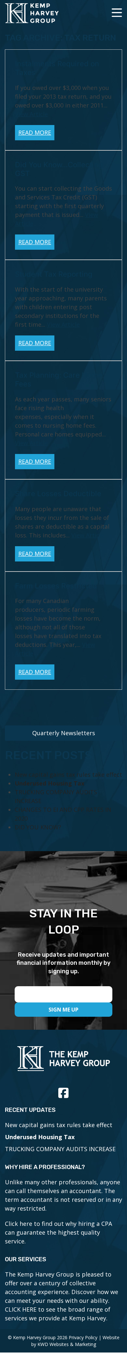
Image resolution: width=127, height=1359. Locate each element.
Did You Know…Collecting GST (59, 169)
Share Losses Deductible (58, 493)
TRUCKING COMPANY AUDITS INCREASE (60, 1149)
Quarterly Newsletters (63, 733)
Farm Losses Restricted (56, 585)
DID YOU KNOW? (38, 827)
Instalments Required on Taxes (57, 68)
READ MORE (34, 132)
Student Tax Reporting (53, 274)
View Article (31, 114)
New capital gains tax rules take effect (68, 774)
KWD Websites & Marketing (66, 1344)
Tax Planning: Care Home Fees (58, 379)
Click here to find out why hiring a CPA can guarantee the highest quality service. (58, 1232)
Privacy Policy (83, 1337)
